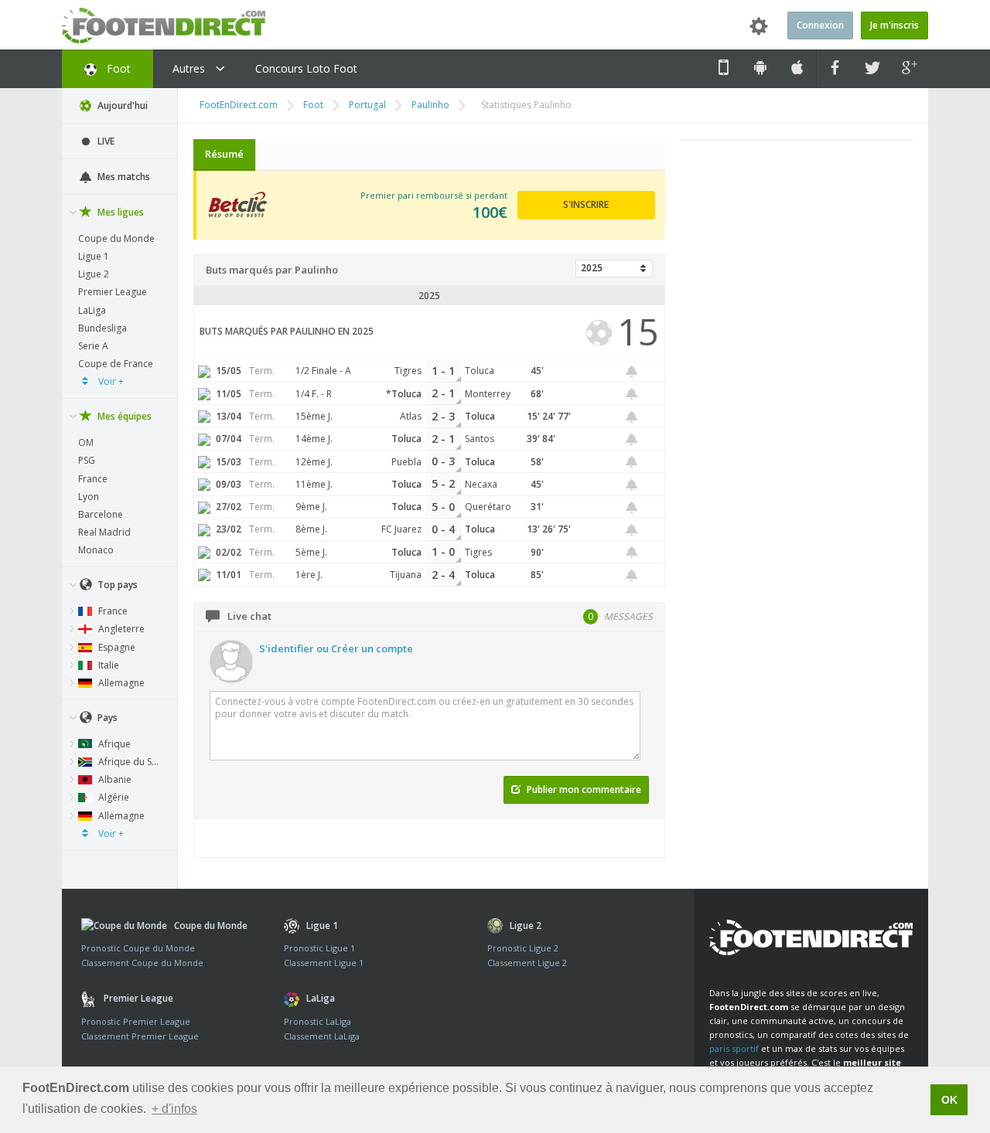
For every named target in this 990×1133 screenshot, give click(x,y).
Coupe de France (115, 363)
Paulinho (430, 104)
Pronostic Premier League (135, 1021)
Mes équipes (123, 416)
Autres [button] (190, 68)
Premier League (112, 291)
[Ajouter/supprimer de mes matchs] (632, 371)
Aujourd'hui (121, 105)
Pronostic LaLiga (317, 1021)
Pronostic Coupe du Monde (138, 948)
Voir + (110, 381)
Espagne (115, 647)
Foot (117, 68)
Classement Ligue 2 (527, 962)
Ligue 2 (93, 274)
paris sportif (734, 1048)
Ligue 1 (93, 256)
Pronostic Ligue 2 (522, 948)
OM (86, 442)
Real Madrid (104, 532)
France (93, 478)
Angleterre (120, 628)
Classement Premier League (140, 1036)
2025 (592, 267)
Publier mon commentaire (582, 789)
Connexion (820, 25)
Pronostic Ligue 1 (319, 948)
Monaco (96, 549)
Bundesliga (102, 328)
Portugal (367, 104)
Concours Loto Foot (306, 68)
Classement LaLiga (322, 1036)
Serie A (93, 345)
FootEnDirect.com (239, 104)
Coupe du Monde (116, 238)
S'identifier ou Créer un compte (336, 648)
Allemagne (120, 682)
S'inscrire (586, 204)
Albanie (113, 779)
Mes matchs (122, 176)
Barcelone (100, 514)
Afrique (113, 743)
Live (104, 141)
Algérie (112, 797)
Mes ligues (119, 212)
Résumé (224, 154)
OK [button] (949, 1100)
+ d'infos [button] (174, 1108)
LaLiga (92, 310)
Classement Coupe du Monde (142, 962)
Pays (106, 717)
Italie (107, 665)
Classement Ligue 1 (324, 962)
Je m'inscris (894, 25)
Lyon (88, 496)
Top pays (116, 584)
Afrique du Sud (129, 761)
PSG (86, 460)
